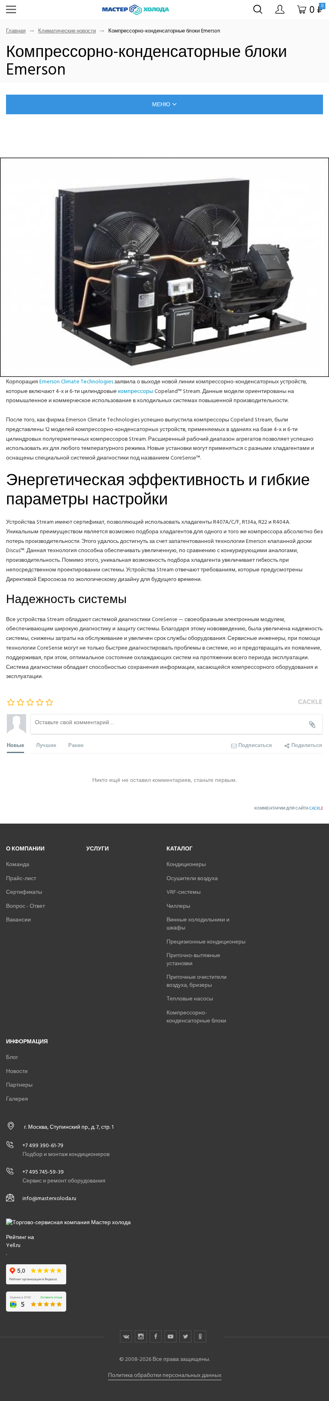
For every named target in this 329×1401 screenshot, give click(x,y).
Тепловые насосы (190, 998)
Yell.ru (13, 1245)
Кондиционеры (186, 864)
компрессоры (135, 391)
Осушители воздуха (192, 878)
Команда (17, 864)
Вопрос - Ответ (25, 906)
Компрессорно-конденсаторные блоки (196, 1016)
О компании (25, 848)
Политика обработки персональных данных (164, 1375)
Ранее (75, 745)
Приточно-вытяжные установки (193, 959)
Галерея (17, 1098)
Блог (12, 1057)
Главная (16, 31)
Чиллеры (178, 906)
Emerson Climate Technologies (75, 381)
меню (161, 104)
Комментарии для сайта (288, 808)
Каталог (180, 848)
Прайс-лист (21, 878)
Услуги (97, 848)
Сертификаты (24, 892)
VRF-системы (184, 892)
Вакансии (18, 919)
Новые (15, 745)
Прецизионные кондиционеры (206, 941)
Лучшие (46, 745)
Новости (17, 1071)
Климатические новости (67, 31)
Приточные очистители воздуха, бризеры (197, 981)
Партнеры (19, 1084)
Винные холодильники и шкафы (198, 923)
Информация (27, 1041)
